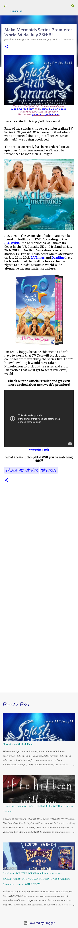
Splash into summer (22, 470)
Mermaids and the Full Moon (18, 744)
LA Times (38, 257)
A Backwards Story (22, 109)
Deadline (58, 257)
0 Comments (67, 39)
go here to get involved (45, 114)
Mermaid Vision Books (52, 109)
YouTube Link (39, 450)
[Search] (73, 5)
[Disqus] (39, 540)
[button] (6, 46)
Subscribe (16, 11)
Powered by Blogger (41, 923)
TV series (49, 470)
